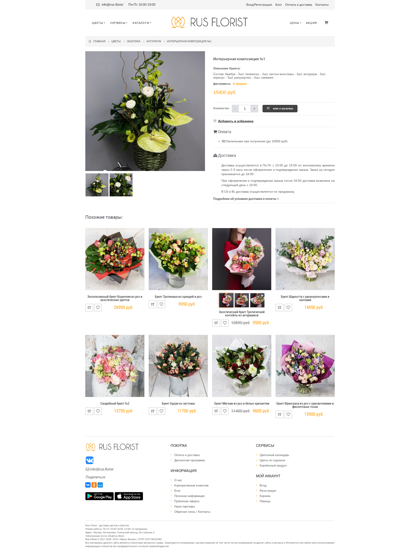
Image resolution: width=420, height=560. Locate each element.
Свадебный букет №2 (114, 403)
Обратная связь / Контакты (192, 511)
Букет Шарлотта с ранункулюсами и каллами (305, 298)
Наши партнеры (184, 506)
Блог (278, 4)
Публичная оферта (186, 501)
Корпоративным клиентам (191, 485)
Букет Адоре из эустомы (178, 403)
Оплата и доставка (298, 4)
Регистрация (263, 4)
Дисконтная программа (189, 460)
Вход (249, 4)
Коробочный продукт (273, 465)
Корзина (265, 496)
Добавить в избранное (236, 121)
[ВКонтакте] (88, 485)
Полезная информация (189, 496)
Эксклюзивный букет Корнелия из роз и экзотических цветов (114, 298)
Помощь (265, 501)
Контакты (322, 4)
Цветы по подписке (272, 460)
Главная (98, 41)
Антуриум (153, 41)
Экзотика (133, 41)
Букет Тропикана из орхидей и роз (178, 297)
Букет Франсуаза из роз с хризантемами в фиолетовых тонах (305, 405)
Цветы (116, 41)
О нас (178, 480)
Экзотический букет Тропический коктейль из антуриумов (242, 313)
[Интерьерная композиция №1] (145, 111)
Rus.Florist (91, 539)
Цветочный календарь (274, 455)
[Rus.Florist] (210, 22)
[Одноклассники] (94, 485)
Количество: (221, 108)
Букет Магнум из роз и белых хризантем (241, 403)
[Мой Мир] (100, 485)
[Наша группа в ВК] (90, 461)
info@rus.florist (112, 4)
